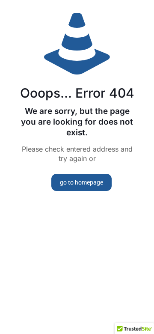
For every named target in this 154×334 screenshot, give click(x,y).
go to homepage (81, 182)
